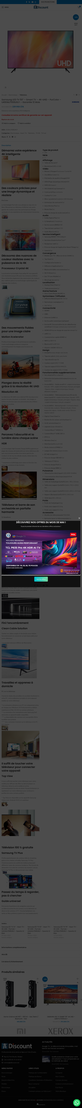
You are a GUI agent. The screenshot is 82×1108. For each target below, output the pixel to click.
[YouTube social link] (43, 585)
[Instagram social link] (40, 585)
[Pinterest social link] (46, 585)
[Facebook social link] (35, 585)
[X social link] (37, 585)
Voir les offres (41, 579)
